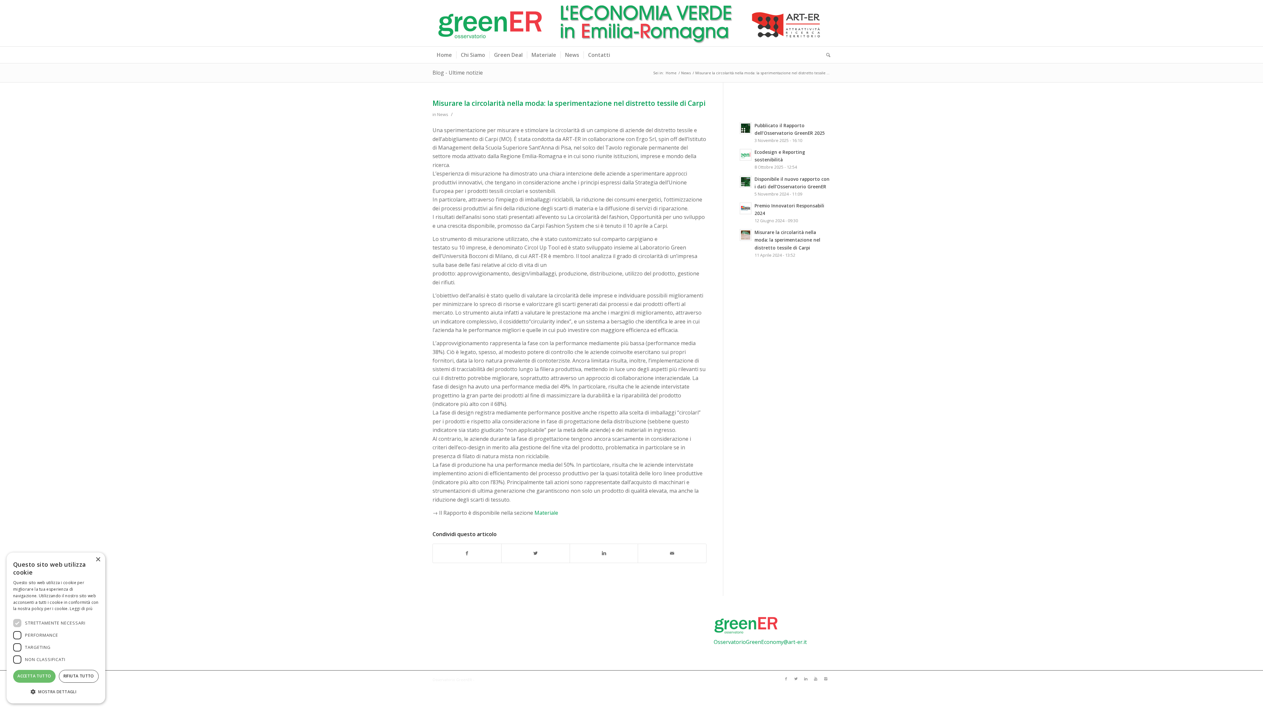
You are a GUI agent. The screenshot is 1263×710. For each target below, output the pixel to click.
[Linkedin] (806, 679)
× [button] (97, 559)
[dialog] (56, 628)
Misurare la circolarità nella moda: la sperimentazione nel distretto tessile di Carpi (569, 103)
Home (671, 72)
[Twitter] (796, 679)
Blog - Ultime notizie (458, 72)
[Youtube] (816, 679)
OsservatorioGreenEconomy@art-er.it (760, 642)
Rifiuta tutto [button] (78, 676)
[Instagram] (825, 679)
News (686, 72)
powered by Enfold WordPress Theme (509, 679)
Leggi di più (81, 608)
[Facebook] (786, 679)
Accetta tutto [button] (34, 676)
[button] (56, 692)
